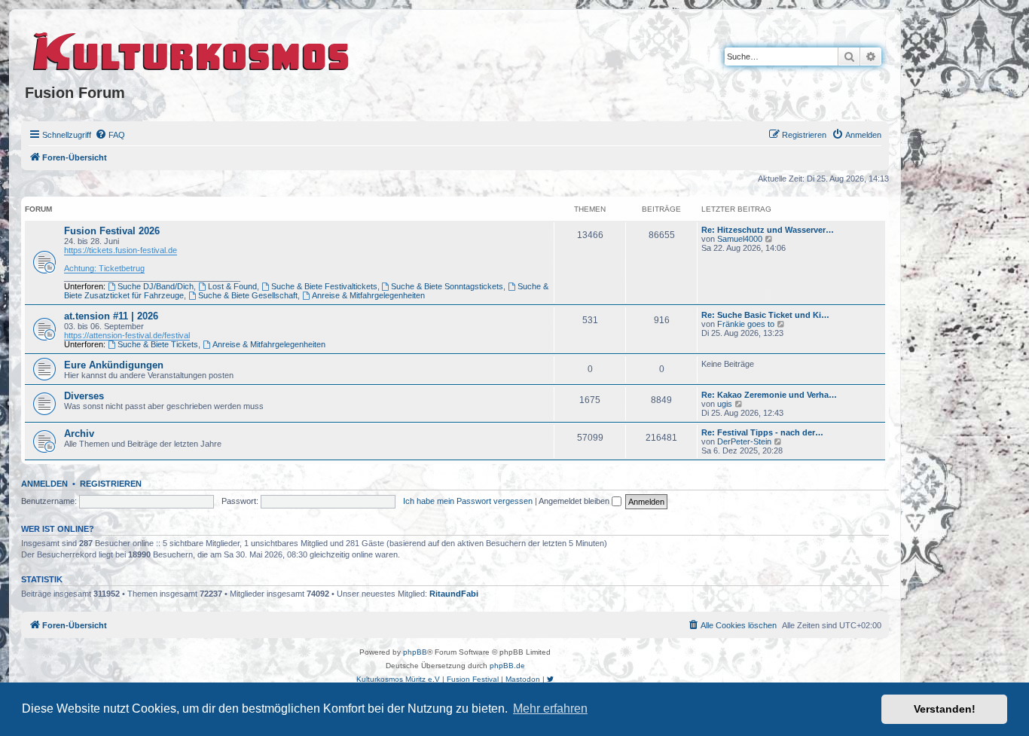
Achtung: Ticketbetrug (104, 268)
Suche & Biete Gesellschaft (248, 295)
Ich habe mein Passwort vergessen (468, 500)
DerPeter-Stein (744, 441)
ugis (724, 403)
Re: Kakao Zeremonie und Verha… (769, 394)
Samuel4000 (739, 238)
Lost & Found (232, 286)
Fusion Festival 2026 (112, 231)
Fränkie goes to (745, 323)
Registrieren (111, 483)
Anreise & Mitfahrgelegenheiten (368, 295)
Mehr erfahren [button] (550, 708)
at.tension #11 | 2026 (111, 316)
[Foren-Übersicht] (192, 49)
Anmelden (44, 483)
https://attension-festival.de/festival (127, 335)
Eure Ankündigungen (113, 365)
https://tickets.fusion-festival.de (120, 250)
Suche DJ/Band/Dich (156, 286)
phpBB (415, 652)
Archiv (79, 433)
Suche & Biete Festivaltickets (324, 286)
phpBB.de (507, 665)
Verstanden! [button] (945, 709)
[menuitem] (110, 135)
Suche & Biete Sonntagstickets (447, 286)
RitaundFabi (453, 593)
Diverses (84, 396)
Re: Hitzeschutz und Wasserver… (767, 229)
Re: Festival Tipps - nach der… (762, 432)
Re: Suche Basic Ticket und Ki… (765, 314)
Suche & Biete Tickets (158, 344)
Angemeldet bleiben (575, 500)
